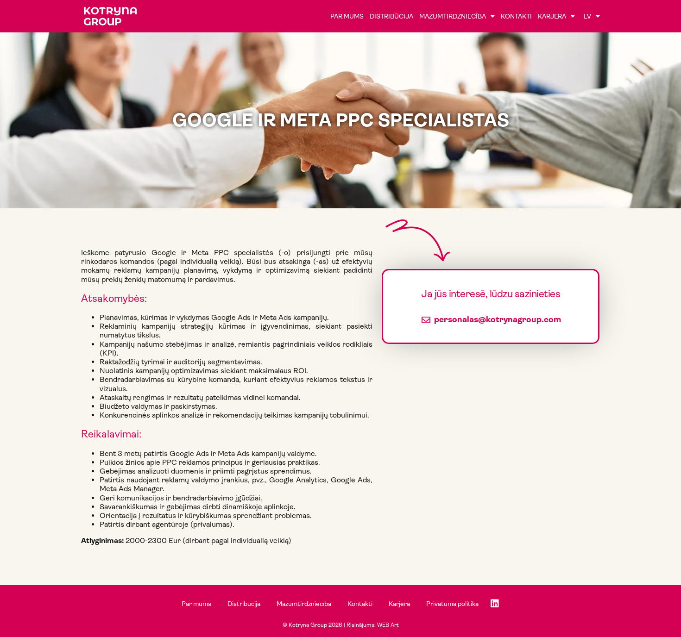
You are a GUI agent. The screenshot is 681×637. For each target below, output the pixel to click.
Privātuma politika (452, 603)
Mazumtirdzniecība (452, 16)
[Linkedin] (494, 603)
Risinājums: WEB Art (373, 625)
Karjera (552, 16)
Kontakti (516, 16)
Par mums (347, 16)
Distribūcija (391, 16)
